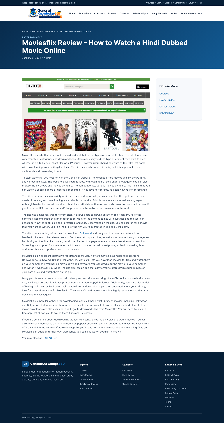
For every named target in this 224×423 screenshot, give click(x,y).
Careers (124, 13)
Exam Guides (166, 99)
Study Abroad (158, 13)
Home (72, 13)
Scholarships (140, 13)
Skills (173, 13)
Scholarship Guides (89, 384)
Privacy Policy (171, 393)
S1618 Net (51, 338)
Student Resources (191, 13)
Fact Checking (172, 379)
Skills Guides (128, 375)
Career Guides (167, 106)
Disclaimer (170, 397)
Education (84, 13)
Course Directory (130, 384)
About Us (169, 370)
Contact (169, 406)
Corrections (170, 384)
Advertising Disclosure (176, 388)
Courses (98, 13)
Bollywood (86, 233)
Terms (168, 402)
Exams (111, 13)
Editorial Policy (172, 375)
